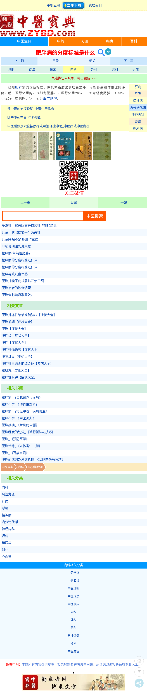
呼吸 (138, 94)
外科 (94, 69)
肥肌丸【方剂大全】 (16, 370)
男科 (115, 69)
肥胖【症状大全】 (15, 329)
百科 (133, 41)
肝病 (138, 87)
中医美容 (73, 651)
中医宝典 (24, 41)
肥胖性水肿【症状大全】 (19, 377)
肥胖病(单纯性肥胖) (16, 253)
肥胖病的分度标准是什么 (19, 260)
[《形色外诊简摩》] (83, 159)
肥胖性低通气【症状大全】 (21, 349)
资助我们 (95, 5)
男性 (135, 69)
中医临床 (73, 604)
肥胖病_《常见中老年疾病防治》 (25, 411)
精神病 (138, 101)
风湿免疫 (8, 494)
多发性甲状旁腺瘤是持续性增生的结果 (29, 225)
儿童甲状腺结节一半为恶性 (21, 232)
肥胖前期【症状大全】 (18, 322)
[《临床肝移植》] (65, 159)
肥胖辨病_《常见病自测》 (20, 425)
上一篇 (19, 61)
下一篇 (128, 61)
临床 (52, 69)
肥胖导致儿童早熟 (15, 274)
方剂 (85, 41)
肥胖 (18, 87)
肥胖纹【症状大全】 (16, 336)
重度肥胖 (50, 99)
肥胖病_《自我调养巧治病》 (22, 397)
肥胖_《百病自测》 (15, 453)
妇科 (73, 643)
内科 (73, 69)
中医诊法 (73, 596)
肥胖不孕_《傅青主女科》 (20, 404)
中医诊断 (73, 588)
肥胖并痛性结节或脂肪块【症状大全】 (29, 315)
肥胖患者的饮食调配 (16, 288)
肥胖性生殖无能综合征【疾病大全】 (27, 363)
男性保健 (73, 635)
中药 (60, 41)
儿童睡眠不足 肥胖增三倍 (20, 239)
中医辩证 (73, 572)
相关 (92, 61)
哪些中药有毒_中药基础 (24, 117)
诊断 (11, 69)
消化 (5, 550)
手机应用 (54, 5)
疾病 (109, 41)
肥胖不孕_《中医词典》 (19, 418)
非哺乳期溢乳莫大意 (16, 246)
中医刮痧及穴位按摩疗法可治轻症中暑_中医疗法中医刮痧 (48, 126)
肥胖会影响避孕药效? (17, 295)
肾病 (138, 122)
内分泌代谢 (138, 108)
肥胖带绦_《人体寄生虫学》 (22, 446)
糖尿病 (138, 128)
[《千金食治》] (28, 159)
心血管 (6, 557)
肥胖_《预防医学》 (15, 439)
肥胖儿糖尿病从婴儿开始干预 (23, 281)
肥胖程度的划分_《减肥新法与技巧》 (28, 432)
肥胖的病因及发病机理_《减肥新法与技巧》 (33, 460)
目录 (55, 61)
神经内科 (137, 115)
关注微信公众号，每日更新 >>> (73, 78)
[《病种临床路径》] (46, 159)
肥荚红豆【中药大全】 (18, 356)
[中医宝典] (37, 35)
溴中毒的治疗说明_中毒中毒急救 (30, 109)
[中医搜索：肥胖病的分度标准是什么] (100, 53)
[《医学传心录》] (102, 159)
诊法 (32, 69)
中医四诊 (73, 580)
